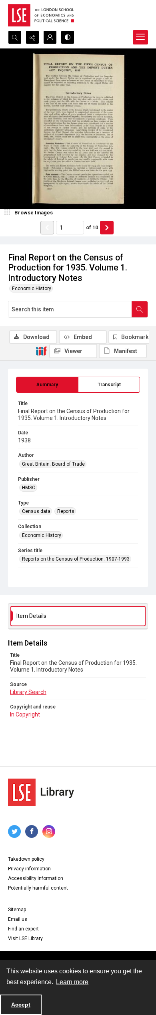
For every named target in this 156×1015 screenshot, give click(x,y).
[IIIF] (41, 350)
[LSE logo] (41, 15)
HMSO (29, 487)
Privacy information (29, 869)
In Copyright (25, 714)
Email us (17, 919)
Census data (36, 511)
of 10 (92, 227)
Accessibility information (35, 878)
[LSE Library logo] (41, 792)
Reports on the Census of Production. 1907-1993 (76, 559)
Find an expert (23, 929)
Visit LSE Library (25, 938)
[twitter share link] (14, 831)
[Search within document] (140, 309)
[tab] (47, 384)
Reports (65, 511)
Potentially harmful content (38, 888)
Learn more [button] (72, 982)
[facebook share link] (31, 831)
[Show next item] (107, 227)
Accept (20, 1004)
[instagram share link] (48, 831)
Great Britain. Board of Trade (53, 464)
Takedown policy (26, 859)
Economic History (31, 288)
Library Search (28, 692)
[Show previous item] (47, 227)
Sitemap (17, 909)
